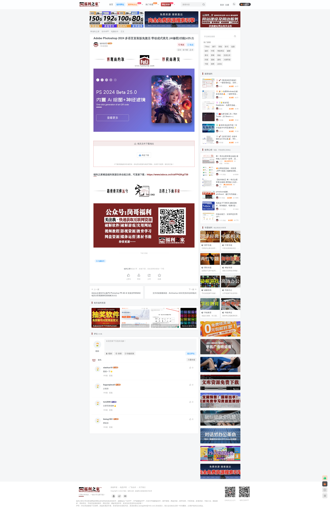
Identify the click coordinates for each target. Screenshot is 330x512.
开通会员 (246, 4)
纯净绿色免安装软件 (108, 501)
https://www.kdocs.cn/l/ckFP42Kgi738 (167, 174)
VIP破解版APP (139, 501)
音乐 (206, 55)
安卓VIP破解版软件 (153, 501)
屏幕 (212, 55)
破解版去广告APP (124, 501)
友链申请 (114, 487)
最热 (99, 359)
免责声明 (123, 487)
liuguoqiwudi (109, 384)
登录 (222, 4)
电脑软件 (114, 31)
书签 (206, 64)
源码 (219, 59)
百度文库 (227, 55)
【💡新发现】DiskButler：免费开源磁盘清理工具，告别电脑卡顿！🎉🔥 (227, 106)
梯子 (214, 46)
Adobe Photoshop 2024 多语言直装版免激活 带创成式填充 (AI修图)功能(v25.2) (143, 38)
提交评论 (191, 353)
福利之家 (95, 31)
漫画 (212, 59)
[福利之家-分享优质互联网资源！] (90, 489)
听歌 (220, 46)
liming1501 (108, 419)
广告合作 (132, 487)
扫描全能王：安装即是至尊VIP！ (227, 215)
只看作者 (191, 359)
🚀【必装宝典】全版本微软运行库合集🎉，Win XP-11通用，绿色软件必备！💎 (226, 140)
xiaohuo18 (107, 367)
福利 (206, 51)
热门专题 (151, 4)
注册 (227, 4)
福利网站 (96, 501)
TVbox (207, 46)
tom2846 (107, 401)
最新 (94, 359)
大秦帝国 (227, 59)
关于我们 (142, 487)
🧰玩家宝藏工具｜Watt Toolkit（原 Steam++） (226, 115)
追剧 (233, 46)
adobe (219, 64)
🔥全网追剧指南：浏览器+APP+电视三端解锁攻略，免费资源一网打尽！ (227, 170)
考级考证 (220, 51)
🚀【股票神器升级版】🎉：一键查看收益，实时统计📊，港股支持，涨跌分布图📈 (227, 84)
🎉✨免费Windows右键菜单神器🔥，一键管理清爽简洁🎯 (227, 94)
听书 (226, 46)
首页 (111, 4)
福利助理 (103, 43)
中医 (212, 51)
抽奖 (212, 64)
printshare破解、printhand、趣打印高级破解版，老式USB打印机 (227, 194)
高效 (219, 55)
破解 (228, 51)
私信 (191, 44)
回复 (111, 375)
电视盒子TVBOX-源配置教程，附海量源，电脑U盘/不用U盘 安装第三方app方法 (227, 205)
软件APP (105, 31)
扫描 (206, 59)
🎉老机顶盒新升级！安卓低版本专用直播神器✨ (226, 126)
